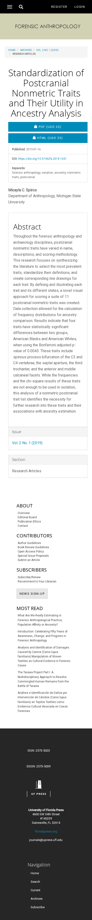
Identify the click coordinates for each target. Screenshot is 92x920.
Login (80, 6)
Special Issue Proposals (33, 555)
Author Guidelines (29, 543)
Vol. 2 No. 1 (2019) (47, 50)
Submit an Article (29, 560)
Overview (24, 513)
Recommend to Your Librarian (37, 581)
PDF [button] (63, 127)
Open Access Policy (31, 551)
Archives (26, 50)
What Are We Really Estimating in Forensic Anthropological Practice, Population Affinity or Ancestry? (40, 620)
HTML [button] (62, 138)
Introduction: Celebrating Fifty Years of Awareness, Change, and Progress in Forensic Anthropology (42, 636)
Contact (23, 525)
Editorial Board (27, 517)
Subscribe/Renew (29, 577)
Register (59, 6)
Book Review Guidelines (33, 547)
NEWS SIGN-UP (34, 593)
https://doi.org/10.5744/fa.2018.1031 (42, 158)
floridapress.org (46, 831)
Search (35, 881)
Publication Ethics (29, 521)
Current (35, 890)
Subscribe (38, 907)
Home (12, 50)
